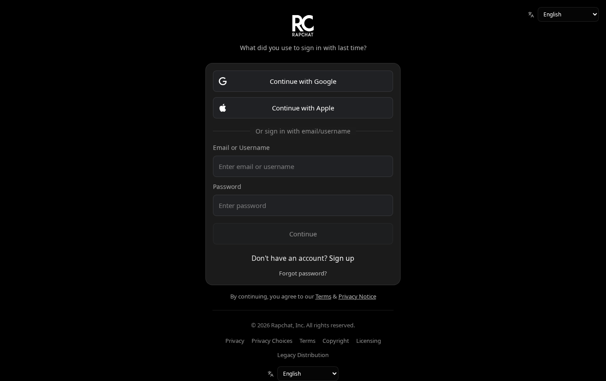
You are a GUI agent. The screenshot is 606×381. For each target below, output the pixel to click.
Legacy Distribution (303, 355)
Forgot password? (303, 273)
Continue (303, 233)
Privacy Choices (272, 341)
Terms (323, 296)
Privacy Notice (357, 296)
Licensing (368, 341)
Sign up (341, 258)
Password (227, 186)
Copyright (336, 341)
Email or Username (241, 147)
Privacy (234, 341)
